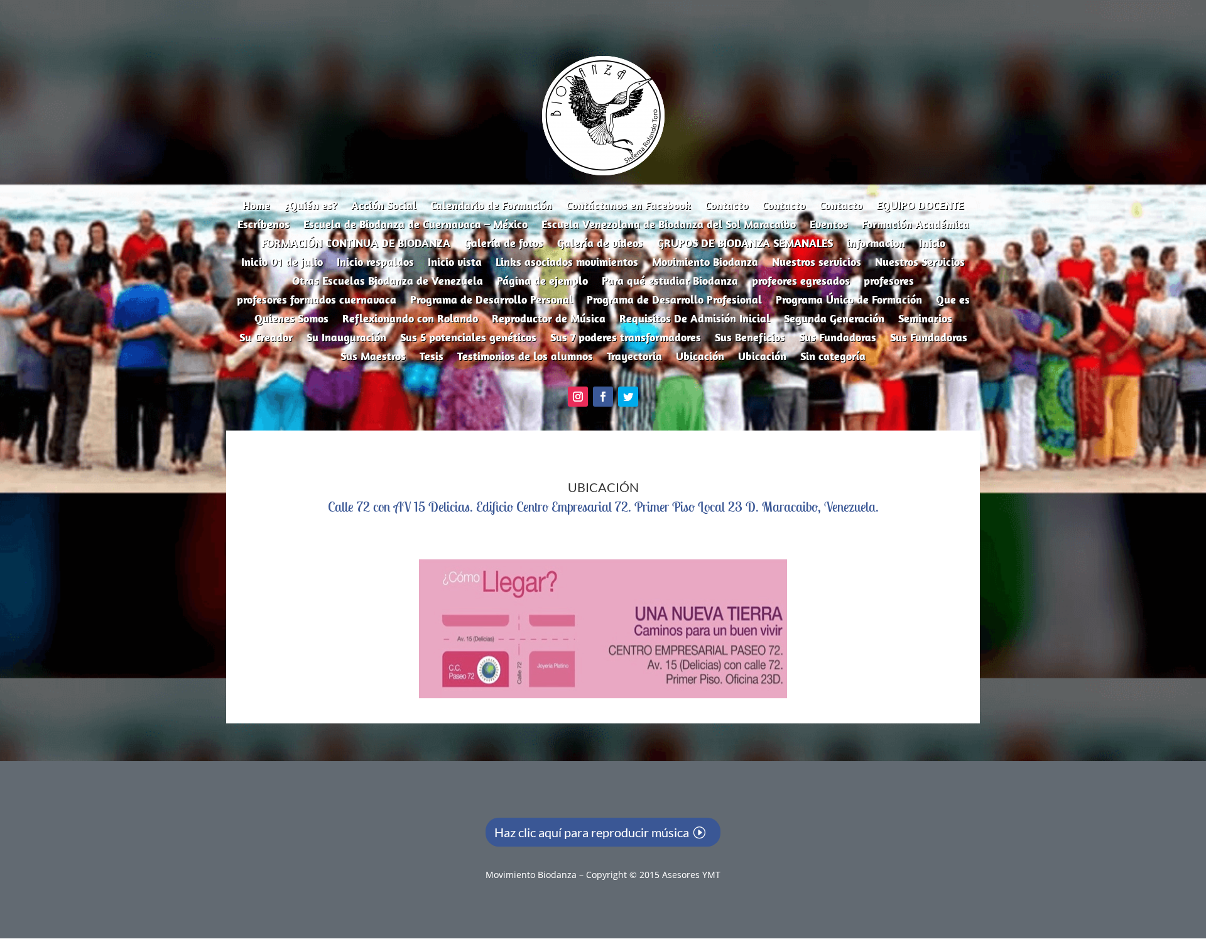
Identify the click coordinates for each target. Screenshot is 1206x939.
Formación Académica (915, 225)
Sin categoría (833, 357)
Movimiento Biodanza (705, 263)
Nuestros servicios (816, 263)
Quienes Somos (291, 320)
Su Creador (266, 338)
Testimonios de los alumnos (525, 357)
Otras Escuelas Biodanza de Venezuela (387, 282)
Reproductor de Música (549, 320)
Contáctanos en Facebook (628, 206)
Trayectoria (634, 357)
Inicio (932, 244)
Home (256, 206)
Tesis (431, 357)
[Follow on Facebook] (603, 397)
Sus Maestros (373, 357)
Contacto (726, 206)
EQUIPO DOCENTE (920, 206)
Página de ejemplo (542, 282)
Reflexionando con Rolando (410, 320)
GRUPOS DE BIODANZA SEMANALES (745, 244)
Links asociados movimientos (567, 263)
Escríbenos (263, 225)
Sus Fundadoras (837, 338)
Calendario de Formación (491, 206)
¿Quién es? (310, 206)
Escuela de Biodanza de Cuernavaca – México (415, 225)
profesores (889, 282)
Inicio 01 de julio (282, 263)
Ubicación (700, 357)
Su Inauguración (346, 338)
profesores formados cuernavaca (316, 301)
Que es (953, 301)
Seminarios (925, 320)
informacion (876, 244)
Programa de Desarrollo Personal (491, 301)
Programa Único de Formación (849, 301)
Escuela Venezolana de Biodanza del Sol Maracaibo (668, 225)
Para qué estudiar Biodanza (670, 282)
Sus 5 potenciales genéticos (468, 338)
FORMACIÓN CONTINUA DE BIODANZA (355, 244)
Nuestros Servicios (920, 263)
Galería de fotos (503, 244)
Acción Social (383, 206)
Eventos (829, 225)
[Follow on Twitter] (628, 397)
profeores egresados (801, 282)
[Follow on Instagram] (578, 397)
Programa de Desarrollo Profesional (674, 301)
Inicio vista (455, 263)
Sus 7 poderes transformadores (625, 338)
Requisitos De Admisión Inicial (694, 320)
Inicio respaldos (375, 263)
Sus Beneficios (750, 338)
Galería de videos (600, 244)
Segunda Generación (834, 320)
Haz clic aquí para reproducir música (591, 832)
